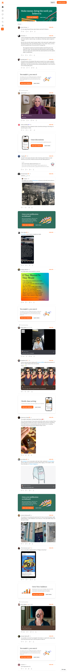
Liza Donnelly (51, 461)
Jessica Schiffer (40, 362)
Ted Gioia (23, 35)
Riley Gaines (24, 327)
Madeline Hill (24, 360)
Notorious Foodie (25, 417)
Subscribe (51, 27)
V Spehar (23, 156)
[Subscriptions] (2, 10)
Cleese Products (27, 627)
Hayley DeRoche (24, 269)
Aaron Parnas (24, 27)
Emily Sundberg (24, 124)
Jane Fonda (23, 92)
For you (19, 24)
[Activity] (2, 18)
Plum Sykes (23, 232)
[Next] (54, 531)
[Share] (35, 31)
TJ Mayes (25, 178)
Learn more (43, 17)
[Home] (2, 2)
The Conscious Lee (25, 548)
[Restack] (29, 207)
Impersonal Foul (27, 386)
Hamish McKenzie (25, 515)
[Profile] (2, 25)
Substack (25, 461)
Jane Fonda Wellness (28, 115)
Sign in (52, 2)
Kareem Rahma (24, 636)
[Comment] (26, 356)
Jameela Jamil (24, 59)
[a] (38, 339)
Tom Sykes (23, 234)
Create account (62, 2)
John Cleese (23, 604)
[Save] (54, 116)
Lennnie (23, 664)
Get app (64, 669)
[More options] (55, 27)
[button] (2, 7)
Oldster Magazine (33, 464)
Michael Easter (24, 173)
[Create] (2, 29)
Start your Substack (32, 17)
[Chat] (2, 14)
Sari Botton (23, 459)
